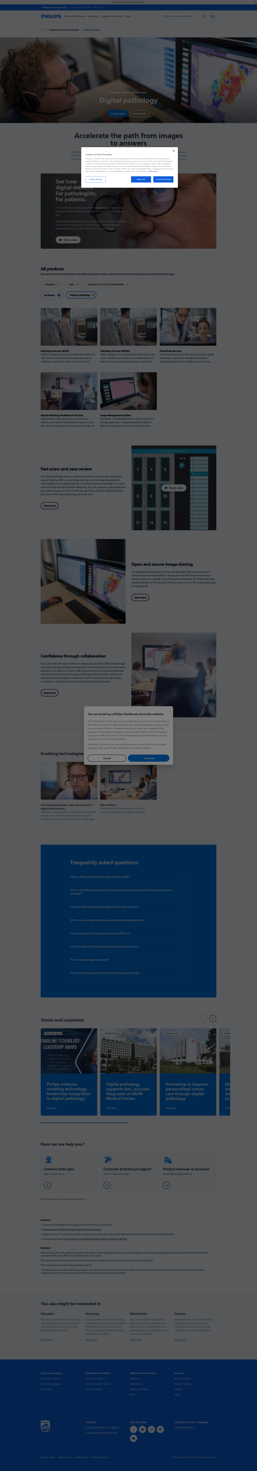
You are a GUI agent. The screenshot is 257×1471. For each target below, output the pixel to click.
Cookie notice (153, 171)
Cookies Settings (95, 179)
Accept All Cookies (163, 179)
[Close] (173, 150)
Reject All (141, 179)
